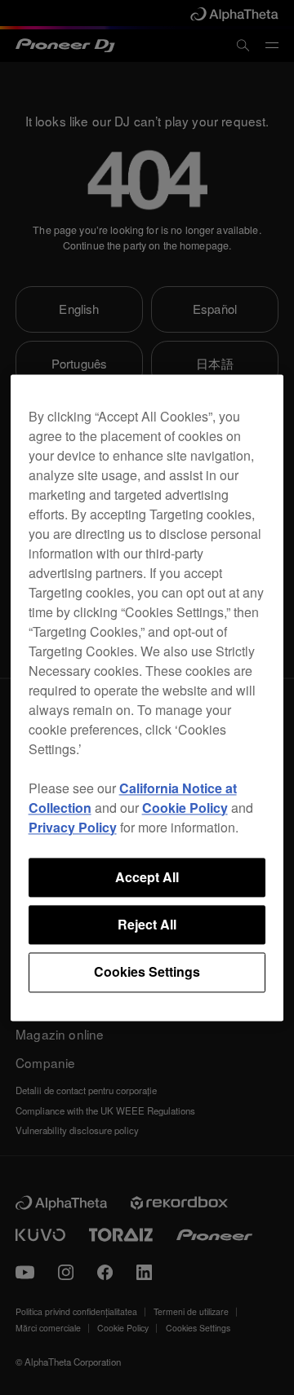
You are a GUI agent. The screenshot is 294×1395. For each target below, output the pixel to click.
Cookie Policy (185, 807)
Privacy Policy (73, 827)
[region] (147, 697)
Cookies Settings (147, 972)
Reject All (147, 924)
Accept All (147, 876)
